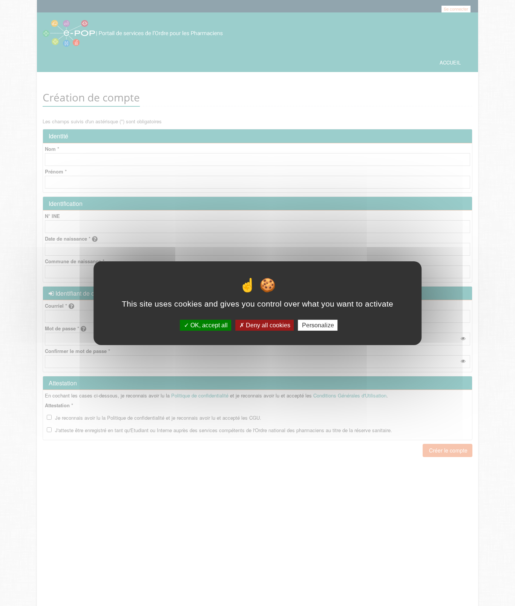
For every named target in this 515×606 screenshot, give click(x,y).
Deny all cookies (267, 325)
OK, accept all (208, 325)
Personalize (318, 325)
